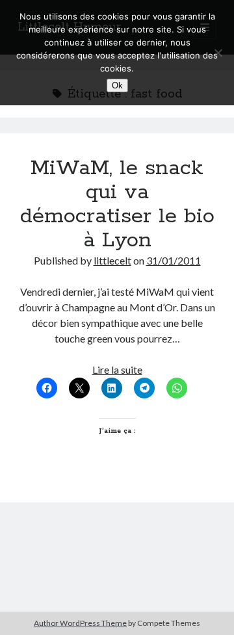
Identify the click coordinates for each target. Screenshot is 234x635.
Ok (117, 85)
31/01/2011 (173, 260)
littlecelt (112, 260)
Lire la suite (117, 369)
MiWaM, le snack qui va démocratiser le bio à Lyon (117, 204)
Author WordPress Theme (80, 623)
